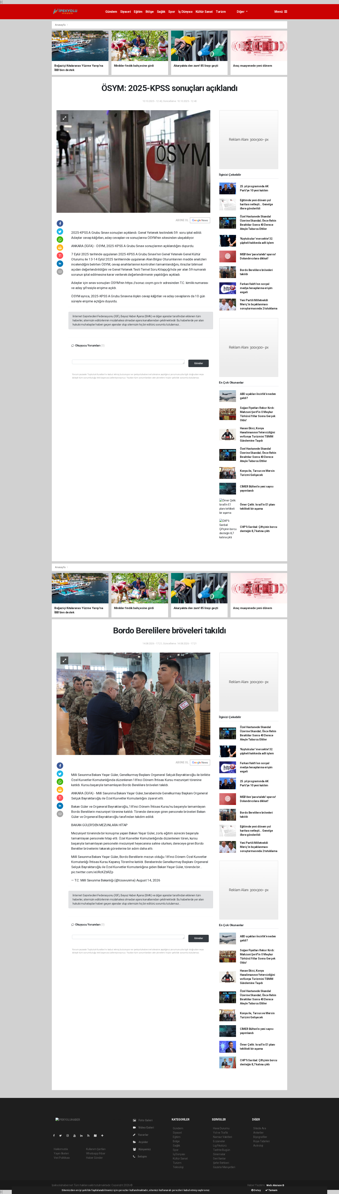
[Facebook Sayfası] (55, 1135)
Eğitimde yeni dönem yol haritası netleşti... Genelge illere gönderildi (256, 204)
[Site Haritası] (97, 1135)
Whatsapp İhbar (95, 1153)
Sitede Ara (259, 1128)
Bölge (150, 12)
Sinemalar (219, 1154)
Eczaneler (219, 1141)
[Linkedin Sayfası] (83, 1135)
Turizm (221, 12)
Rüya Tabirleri (261, 1141)
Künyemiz (144, 1149)
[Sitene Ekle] (104, 1135)
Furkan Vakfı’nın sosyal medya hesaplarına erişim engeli (256, 288)
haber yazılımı (141, 1185)
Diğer (241, 12)
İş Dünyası (185, 12)
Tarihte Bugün (221, 1149)
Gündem (111, 12)
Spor (171, 12)
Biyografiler (260, 1137)
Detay (257, 1190)
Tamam (272, 1190)
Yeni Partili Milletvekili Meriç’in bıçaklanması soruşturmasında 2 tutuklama (258, 304)
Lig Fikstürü (220, 1145)
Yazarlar (143, 1134)
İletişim (142, 1156)
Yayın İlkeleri (61, 1153)
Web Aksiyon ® (275, 1185)
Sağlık (161, 12)
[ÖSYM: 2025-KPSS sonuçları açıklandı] (133, 161)
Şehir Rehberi (221, 1162)
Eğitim (138, 12)
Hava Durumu (221, 1128)
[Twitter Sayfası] (62, 1135)
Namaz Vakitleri (222, 1137)
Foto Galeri (145, 1120)
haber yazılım (189, 1185)
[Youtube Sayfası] (76, 1135)
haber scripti (173, 1185)
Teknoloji (178, 1167)
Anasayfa (60, 24)
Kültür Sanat (204, 12)
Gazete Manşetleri (224, 1167)
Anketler (258, 1132)
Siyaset (125, 12)
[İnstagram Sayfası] (69, 1135)
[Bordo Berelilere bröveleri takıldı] (133, 703)
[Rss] (90, 1135)
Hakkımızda (61, 1149)
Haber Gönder (94, 1157)
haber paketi (158, 1185)
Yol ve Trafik (220, 1132)
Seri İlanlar (219, 1158)
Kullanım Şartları (96, 1149)
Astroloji (258, 1145)
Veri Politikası (62, 1157)
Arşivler (143, 1142)
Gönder (198, 363)
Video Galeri (146, 1127)
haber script (205, 1185)
